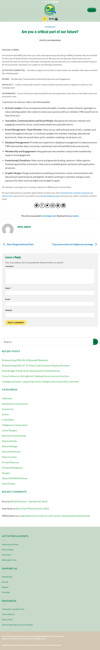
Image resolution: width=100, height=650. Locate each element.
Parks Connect (9, 456)
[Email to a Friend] (52, 205)
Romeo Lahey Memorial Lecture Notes (17, 625)
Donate (5, 582)
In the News (8, 419)
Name (8, 288)
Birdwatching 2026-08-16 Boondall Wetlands (25, 360)
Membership (7, 577)
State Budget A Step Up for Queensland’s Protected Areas (31, 370)
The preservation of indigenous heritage (73, 244)
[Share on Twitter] (47, 205)
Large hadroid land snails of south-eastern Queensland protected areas (54, 515)
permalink (74, 216)
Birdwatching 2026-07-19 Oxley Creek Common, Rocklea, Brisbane (36, 365)
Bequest (5, 587)
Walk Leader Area (9, 560)
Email (8, 299)
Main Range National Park (20, 244)
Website (8, 310)
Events (5, 414)
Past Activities (8, 549)
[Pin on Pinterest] (58, 205)
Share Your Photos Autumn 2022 (32, 508)
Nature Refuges (10, 446)
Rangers (6, 473)
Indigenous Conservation (14, 425)
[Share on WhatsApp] (36, 205)
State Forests (8, 483)
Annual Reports (8, 614)
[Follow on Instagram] (46, 2)
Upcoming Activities (10, 544)
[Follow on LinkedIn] (54, 2)
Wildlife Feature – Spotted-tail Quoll (28, 501)
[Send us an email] (51, 2)
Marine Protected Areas (14, 435)
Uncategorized (50, 27)
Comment (9, 266)
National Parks (9, 441)
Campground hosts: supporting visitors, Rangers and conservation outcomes (40, 381)
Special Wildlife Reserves (14, 478)
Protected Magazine (12, 467)
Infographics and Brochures (13, 609)
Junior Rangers (9, 430)
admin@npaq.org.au (51, 196)
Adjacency (7, 398)
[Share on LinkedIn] (63, 205)
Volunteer (6, 592)
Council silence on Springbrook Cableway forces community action (35, 376)
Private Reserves (10, 462)
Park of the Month (11, 451)
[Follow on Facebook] (43, 2)
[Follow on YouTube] (57, 2)
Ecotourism (8, 409)
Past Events (6, 555)
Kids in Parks (7, 619)
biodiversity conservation (15, 403)
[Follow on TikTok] (48, 2)
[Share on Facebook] (42, 205)
